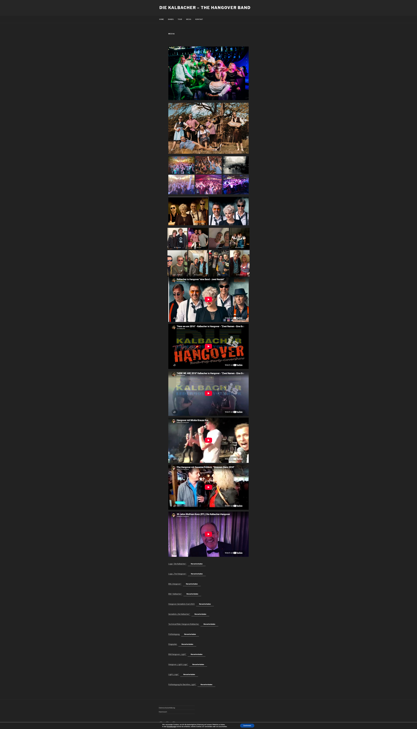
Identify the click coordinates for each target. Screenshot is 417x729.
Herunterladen (197, 564)
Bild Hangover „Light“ (177, 654)
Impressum (163, 712)
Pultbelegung (174, 634)
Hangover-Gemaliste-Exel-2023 (181, 604)
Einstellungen (171, 727)
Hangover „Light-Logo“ (178, 664)
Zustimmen (247, 726)
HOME (161, 19)
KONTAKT (199, 19)
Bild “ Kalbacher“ (175, 594)
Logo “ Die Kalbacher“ (177, 564)
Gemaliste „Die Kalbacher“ (179, 614)
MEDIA (188, 19)
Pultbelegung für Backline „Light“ (182, 684)
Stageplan (172, 644)
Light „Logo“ (173, 674)
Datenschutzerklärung (167, 708)
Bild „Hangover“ (175, 584)
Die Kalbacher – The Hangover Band (205, 7)
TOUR (180, 19)
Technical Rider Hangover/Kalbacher (183, 624)
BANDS (171, 19)
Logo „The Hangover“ (177, 574)
